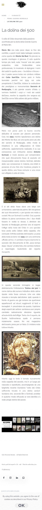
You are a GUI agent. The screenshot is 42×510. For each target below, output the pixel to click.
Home (4, 15)
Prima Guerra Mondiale (17, 18)
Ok (21, 505)
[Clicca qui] (21, 424)
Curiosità (16, 15)
